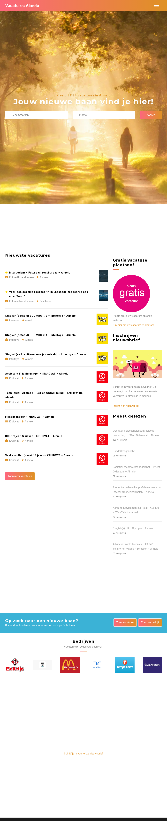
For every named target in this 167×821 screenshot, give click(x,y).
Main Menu (156, 5)
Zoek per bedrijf (150, 622)
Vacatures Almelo (22, 5)
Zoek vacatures (125, 622)
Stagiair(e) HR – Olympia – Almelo (133, 528)
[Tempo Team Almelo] (124, 665)
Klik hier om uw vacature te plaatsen (133, 325)
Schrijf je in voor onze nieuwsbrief (83, 753)
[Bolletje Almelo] (15, 665)
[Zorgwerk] (152, 665)
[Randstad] (97, 664)
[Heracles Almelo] (42, 665)
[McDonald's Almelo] (70, 665)
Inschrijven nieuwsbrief (126, 405)
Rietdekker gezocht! (124, 451)
